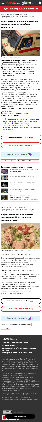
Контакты (6, 342)
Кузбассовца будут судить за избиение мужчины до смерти (22, 190)
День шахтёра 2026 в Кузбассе (21, 9)
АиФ (34, 250)
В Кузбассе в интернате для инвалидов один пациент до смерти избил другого (21, 120)
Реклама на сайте (20, 342)
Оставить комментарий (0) (21, 145)
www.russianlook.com (13, 57)
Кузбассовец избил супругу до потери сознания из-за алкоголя (22, 177)
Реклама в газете (9, 345)
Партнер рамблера (19, 412)
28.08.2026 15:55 (6, 208)
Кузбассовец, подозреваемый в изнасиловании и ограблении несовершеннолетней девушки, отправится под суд (24, 198)
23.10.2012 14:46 (6, 14)
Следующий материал (20, 416)
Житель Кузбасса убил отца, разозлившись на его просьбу (16, 124)
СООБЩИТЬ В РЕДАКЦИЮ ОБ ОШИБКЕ (17, 353)
